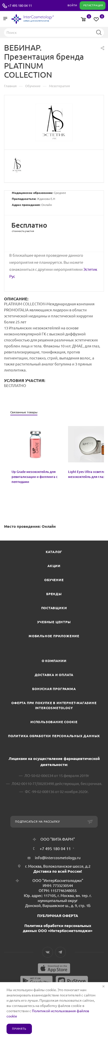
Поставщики (54, 608)
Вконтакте (47, 952)
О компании (54, 661)
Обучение (54, 580)
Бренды (54, 594)
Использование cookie (54, 722)
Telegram (60, 952)
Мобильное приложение (54, 636)
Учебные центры (54, 622)
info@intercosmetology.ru (58, 858)
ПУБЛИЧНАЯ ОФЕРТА (57, 916)
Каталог (54, 552)
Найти (98, 32)
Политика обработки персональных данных (54, 736)
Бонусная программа (54, 689)
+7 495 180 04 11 (20, 5)
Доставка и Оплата (54, 675)
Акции (54, 566)
